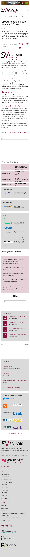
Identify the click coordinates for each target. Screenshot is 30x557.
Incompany (5, 477)
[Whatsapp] (20, 44)
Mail (6, 525)
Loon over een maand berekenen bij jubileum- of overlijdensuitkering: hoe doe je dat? (21, 167)
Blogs (3, 471)
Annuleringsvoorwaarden (10, 518)
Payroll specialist (7, 366)
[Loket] (8, 194)
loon (2, 134)
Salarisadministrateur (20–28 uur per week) (15, 379)
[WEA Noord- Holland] (7, 420)
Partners (4, 485)
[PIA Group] (7, 398)
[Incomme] (8, 207)
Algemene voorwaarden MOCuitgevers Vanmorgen (13, 514)
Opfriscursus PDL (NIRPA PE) (17, 337)
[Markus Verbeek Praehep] (8, 244)
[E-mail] (27, 44)
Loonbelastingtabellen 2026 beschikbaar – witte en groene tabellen (15, 280)
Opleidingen (5, 474)
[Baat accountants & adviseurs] (18, 413)
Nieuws (3, 28)
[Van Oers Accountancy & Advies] (7, 427)
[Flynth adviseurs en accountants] (18, 405)
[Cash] (8, 225)
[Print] (20, 47)
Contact (4, 511)
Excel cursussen (6, 482)
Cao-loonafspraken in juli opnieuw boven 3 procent (21, 184)
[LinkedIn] (23, 44)
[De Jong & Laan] (7, 405)
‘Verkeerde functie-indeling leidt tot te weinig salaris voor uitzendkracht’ (21, 174)
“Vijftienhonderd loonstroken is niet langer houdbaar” (15, 268)
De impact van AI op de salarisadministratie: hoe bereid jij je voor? (19, 220)
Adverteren (5, 508)
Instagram (10, 525)
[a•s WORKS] (8, 240)
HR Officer (6, 372)
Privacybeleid (5, 520)
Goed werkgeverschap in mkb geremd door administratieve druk (20, 193)
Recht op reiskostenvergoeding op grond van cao (21, 180)
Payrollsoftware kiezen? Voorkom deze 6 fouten (19, 207)
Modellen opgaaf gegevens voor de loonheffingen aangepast (13, 274)
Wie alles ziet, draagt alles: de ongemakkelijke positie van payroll (20, 239)
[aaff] (18, 427)
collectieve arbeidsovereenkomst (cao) (16, 132)
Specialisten (5, 498)
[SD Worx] (8, 230)
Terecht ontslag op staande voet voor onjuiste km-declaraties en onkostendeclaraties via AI (13, 261)
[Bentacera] (7, 413)
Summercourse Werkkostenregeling (19, 320)
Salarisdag (4, 493)
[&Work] (8, 220)
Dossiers (4, 495)
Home (2, 16)
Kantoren (4, 490)
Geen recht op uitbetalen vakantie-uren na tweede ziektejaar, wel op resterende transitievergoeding (15, 288)
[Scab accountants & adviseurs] (18, 420)
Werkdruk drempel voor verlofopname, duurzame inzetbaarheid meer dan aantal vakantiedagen (20, 230)
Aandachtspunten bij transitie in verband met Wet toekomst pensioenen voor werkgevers (20, 235)
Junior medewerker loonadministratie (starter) (13, 387)
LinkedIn (3, 525)
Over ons (4, 505)
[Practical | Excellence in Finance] (18, 398)
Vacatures (4, 487)
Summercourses (6, 479)
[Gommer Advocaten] (8, 235)
